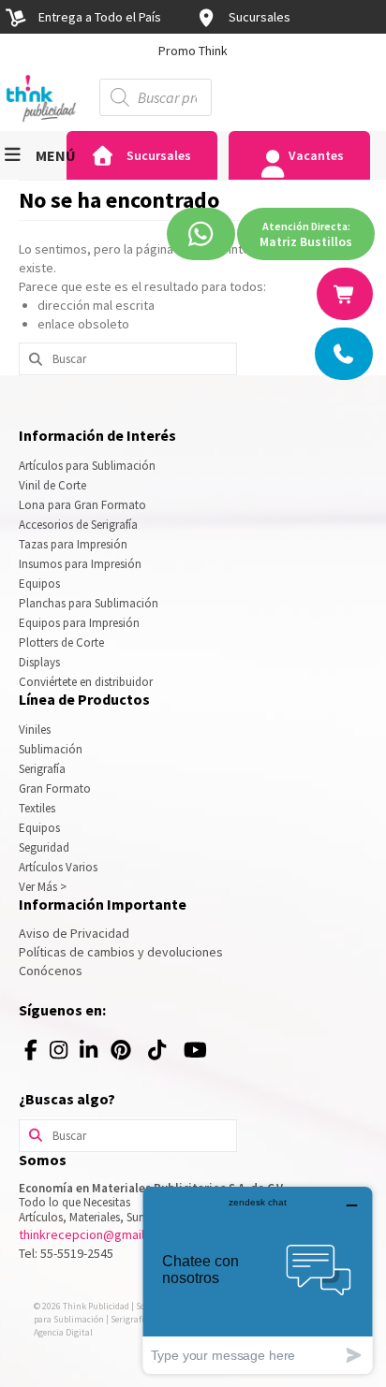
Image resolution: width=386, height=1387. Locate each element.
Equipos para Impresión (79, 623)
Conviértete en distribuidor (86, 682)
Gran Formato (55, 788)
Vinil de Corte (52, 485)
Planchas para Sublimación (88, 603)
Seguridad (44, 847)
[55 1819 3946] (346, 294)
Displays (39, 662)
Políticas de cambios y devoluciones (121, 951)
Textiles (37, 808)
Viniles (35, 729)
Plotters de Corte (61, 642)
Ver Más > (43, 887)
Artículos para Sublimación (87, 466)
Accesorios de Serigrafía (78, 525)
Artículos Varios (58, 867)
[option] (193, 50)
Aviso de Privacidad (74, 933)
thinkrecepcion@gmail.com (95, 1234)
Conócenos (50, 970)
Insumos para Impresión (80, 564)
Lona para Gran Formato (82, 505)
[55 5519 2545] (345, 354)
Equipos (39, 583)
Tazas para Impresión (73, 544)
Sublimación (50, 749)
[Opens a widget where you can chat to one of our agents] (257, 1279)
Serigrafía (42, 769)
